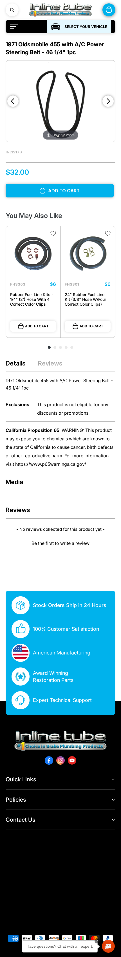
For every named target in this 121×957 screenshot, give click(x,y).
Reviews (50, 363)
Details (16, 363)
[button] (60, 542)
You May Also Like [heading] (34, 216)
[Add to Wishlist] (53, 233)
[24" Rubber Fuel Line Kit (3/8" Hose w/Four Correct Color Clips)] (88, 253)
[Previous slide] (13, 101)
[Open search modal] (12, 9)
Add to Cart (36, 326)
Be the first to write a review (60, 543)
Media (14, 482)
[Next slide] (108, 101)
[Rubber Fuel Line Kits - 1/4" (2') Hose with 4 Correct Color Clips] (33, 253)
